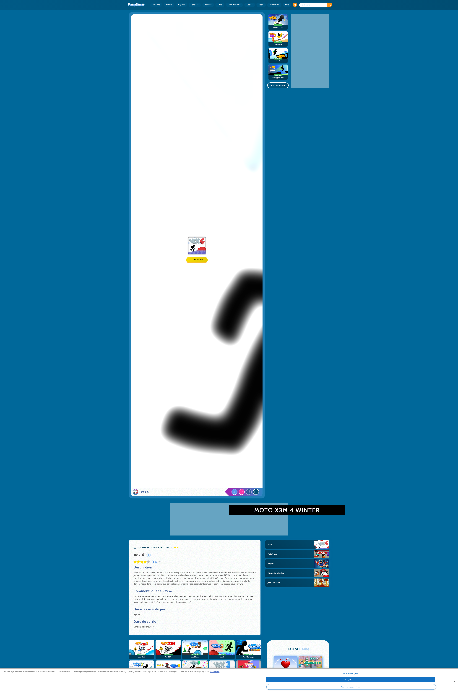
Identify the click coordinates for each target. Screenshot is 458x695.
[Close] (454, 681)
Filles (220, 5)
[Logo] (136, 5)
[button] (295, 5)
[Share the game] (249, 492)
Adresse (208, 5)
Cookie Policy (215, 672)
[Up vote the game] (234, 492)
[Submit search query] (329, 5)
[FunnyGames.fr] (135, 547)
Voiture (169, 5)
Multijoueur (274, 5)
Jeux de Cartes (234, 5)
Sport (261, 5)
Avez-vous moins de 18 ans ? (351, 687)
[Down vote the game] (242, 492)
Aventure (156, 5)
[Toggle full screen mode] (256, 492)
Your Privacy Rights (350, 674)
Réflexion (195, 5)
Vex (167, 547)
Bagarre (181, 5)
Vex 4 (175, 547)
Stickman (157, 547)
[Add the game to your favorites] (148, 555)
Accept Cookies (350, 680)
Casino (250, 5)
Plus (287, 5)
